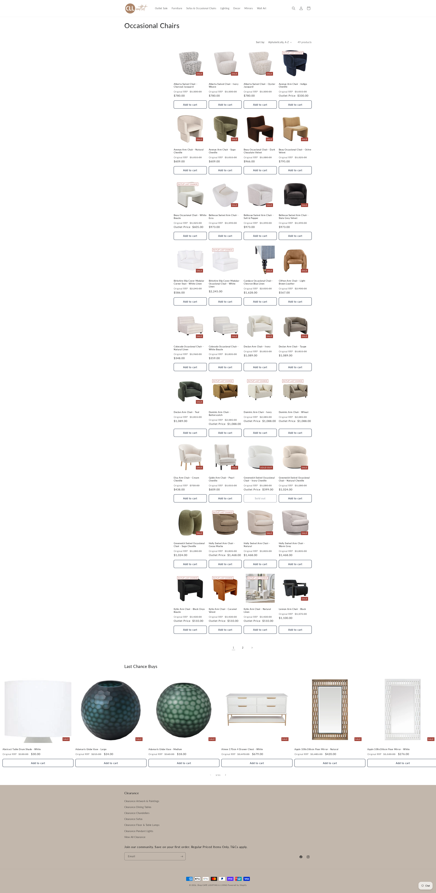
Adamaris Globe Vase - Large (90, 749)
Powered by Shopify (237, 885)
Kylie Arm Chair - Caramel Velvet (223, 610)
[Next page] (252, 647)
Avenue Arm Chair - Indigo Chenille (293, 85)
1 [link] (233, 647)
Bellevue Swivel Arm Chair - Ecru (224, 216)
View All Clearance (134, 836)
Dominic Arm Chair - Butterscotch (220, 413)
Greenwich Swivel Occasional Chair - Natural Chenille (294, 479)
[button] (293, 8)
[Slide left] (210, 775)
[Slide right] (225, 775)
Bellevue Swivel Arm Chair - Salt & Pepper (259, 216)
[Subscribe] (181, 856)
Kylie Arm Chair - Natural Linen (257, 610)
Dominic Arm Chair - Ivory (258, 412)
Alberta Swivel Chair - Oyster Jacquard (259, 85)
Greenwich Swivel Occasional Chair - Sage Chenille (189, 545)
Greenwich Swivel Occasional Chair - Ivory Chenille (259, 479)
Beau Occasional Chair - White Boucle (190, 216)
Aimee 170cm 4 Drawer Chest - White (242, 749)
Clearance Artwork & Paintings (141, 800)
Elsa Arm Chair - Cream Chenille (186, 479)
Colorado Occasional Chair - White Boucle (224, 348)
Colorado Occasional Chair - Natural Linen (189, 348)
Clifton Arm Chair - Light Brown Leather (292, 282)
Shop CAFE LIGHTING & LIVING (212, 885)
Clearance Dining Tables (137, 806)
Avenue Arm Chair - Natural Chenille (189, 151)
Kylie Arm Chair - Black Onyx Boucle (189, 610)
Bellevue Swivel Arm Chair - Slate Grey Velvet (294, 216)
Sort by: (260, 42)
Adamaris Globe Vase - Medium (165, 749)
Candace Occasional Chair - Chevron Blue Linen (258, 282)
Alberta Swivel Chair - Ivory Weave (224, 85)
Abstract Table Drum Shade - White (22, 749)
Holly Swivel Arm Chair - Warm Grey (292, 545)
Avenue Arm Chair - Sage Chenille (222, 151)
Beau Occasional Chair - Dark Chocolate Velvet (259, 151)
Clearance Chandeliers (137, 812)
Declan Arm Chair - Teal (186, 412)
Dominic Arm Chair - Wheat (294, 412)
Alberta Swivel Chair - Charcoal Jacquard (185, 85)
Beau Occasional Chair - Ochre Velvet (295, 151)
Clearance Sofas (133, 818)
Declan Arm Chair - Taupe (292, 346)
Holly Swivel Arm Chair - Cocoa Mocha (222, 545)
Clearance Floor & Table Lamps (141, 824)
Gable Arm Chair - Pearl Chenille (221, 479)
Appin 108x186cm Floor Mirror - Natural (316, 749)
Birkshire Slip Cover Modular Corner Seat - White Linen (189, 282)
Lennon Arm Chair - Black (292, 609)
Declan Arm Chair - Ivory (257, 346)
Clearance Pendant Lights (138, 830)
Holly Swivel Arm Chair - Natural (257, 545)
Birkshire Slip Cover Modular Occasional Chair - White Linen (224, 283)
